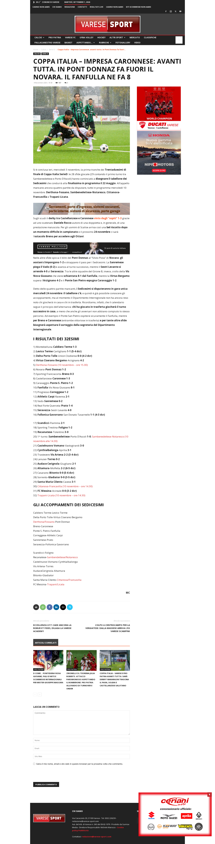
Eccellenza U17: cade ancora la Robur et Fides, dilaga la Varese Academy (52, 628)
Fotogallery (123, 42)
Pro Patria (55, 37)
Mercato (135, 37)
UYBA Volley (86, 37)
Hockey (101, 37)
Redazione (69, 7)
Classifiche (150, 37)
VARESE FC (70, 37)
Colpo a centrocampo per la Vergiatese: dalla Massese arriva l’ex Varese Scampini (107, 628)
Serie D (52, 49)
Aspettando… (84, 42)
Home (35, 49)
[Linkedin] (56, 607)
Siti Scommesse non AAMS (138, 7)
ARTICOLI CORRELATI (45, 642)
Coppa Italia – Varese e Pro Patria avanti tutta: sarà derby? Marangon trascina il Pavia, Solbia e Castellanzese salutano (114, 679)
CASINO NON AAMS (41, 7)
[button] (179, 40)
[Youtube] (180, 11)
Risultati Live (96, 7)
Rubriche (104, 42)
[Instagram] (170, 11)
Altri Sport (116, 37)
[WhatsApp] (43, 607)
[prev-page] (35, 694)
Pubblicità (83, 830)
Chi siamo (57, 7)
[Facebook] (166, 11)
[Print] (36, 607)
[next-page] (40, 694)
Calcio (38, 37)
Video (137, 42)
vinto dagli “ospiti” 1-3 (107, 218)
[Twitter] (175, 11)
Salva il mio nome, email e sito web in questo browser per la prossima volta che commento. (79, 764)
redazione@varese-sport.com (96, 836)
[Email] (63, 607)
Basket (68, 42)
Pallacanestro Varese (47, 42)
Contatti (82, 7)
